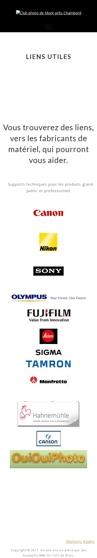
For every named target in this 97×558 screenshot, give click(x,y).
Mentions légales (80, 541)
